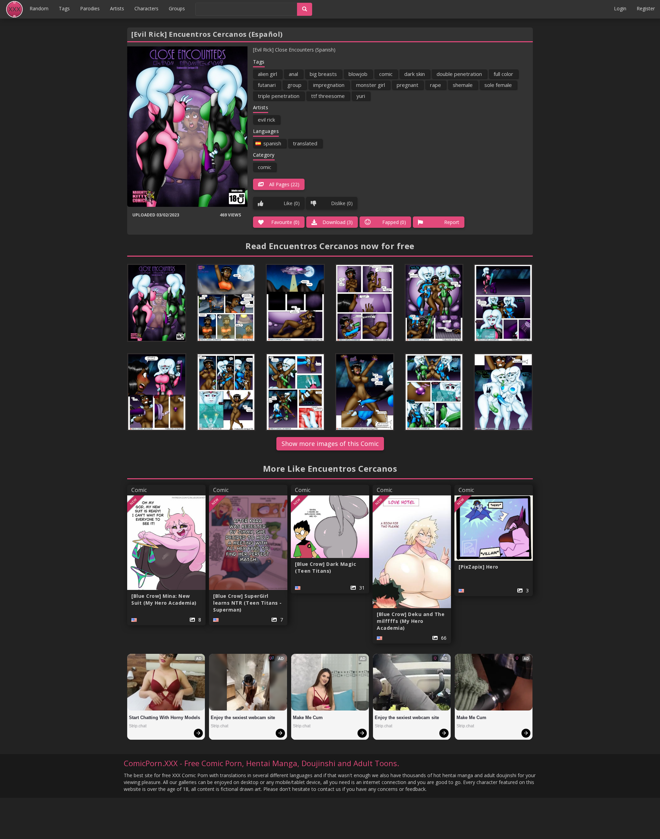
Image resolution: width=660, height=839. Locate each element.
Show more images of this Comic (330, 443)
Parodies (90, 8)
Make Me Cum (308, 717)
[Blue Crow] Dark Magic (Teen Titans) (325, 567)
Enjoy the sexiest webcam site (243, 717)
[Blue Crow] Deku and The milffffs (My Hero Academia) (410, 621)
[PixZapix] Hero (478, 566)
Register (646, 8)
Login (620, 8)
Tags (64, 8)
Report (451, 222)
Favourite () (285, 222)
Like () (292, 203)
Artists (117, 8)
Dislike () (342, 203)
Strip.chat (137, 726)
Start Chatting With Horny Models (164, 717)
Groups (177, 8)
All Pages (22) (284, 184)
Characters (146, 8)
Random (39, 8)
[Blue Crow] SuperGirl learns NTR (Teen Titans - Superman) (247, 603)
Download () (337, 222)
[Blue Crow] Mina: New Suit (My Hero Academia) (164, 599)
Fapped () (394, 222)
